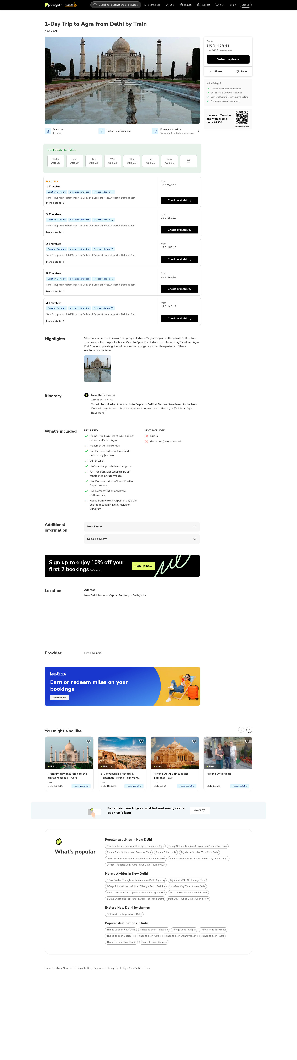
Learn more (59, 697)
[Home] (61, 5)
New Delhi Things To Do (76, 968)
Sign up (245, 4)
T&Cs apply (96, 570)
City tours (99, 968)
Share (218, 71)
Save (243, 71)
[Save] (88, 741)
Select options (228, 59)
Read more (97, 413)
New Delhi (51, 30)
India (57, 968)
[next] (249, 730)
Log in (233, 4)
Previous (42, 81)
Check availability (179, 200)
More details (53, 202)
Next (202, 81)
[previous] (241, 730)
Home (48, 968)
